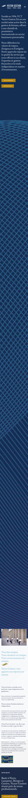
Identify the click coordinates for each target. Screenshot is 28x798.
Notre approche (8, 80)
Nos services (8, 86)
